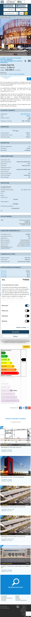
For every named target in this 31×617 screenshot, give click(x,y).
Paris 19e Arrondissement (6, 598)
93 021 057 (4, 273)
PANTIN (28, 116)
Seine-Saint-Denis (25, 114)
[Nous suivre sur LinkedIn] (17, 607)
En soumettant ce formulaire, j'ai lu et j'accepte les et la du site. (16, 342)
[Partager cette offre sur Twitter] (23, 407)
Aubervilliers (3, 597)
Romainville (3, 599)
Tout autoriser (15, 332)
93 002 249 (4, 271)
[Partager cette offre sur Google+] (29, 407)
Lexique (24, 613)
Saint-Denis (17, 599)
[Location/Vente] (9, 5)
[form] (26, 13)
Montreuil (17, 598)
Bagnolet (17, 595)
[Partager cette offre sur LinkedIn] (26, 407)
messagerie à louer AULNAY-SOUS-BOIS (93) (13, 507)
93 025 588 (4, 276)
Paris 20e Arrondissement (21, 600)
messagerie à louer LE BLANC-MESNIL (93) (12, 477)
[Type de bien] (22, 5)
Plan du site (23, 611)
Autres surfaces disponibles (16, 74)
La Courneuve (4, 595)
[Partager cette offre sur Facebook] (20, 407)
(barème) (27, 245)
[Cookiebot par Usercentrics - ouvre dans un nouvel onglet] (22, 280)
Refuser (15, 336)
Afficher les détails (21, 327)
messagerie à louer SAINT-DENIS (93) (11, 447)
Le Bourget (3, 600)
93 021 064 (4, 275)
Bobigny (17, 597)
